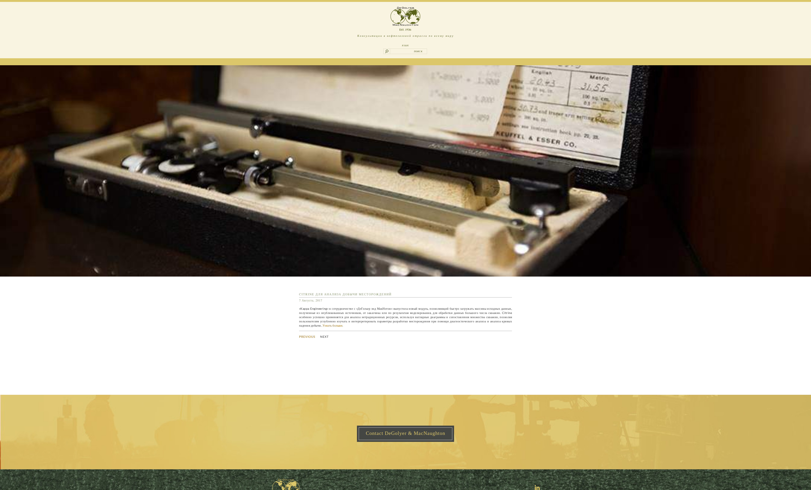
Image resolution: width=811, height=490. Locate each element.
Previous (307, 336)
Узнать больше (332, 325)
